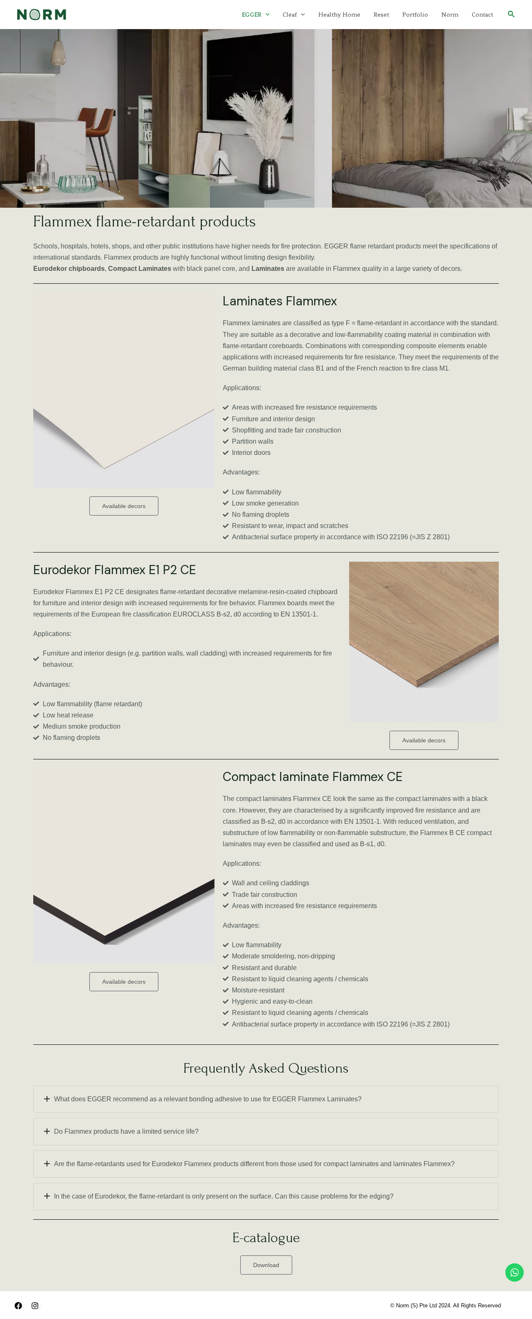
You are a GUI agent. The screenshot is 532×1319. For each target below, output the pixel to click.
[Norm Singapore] (41, 13)
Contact (482, 14)
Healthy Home (339, 14)
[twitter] (36, 1305)
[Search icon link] (511, 14)
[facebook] (20, 1305)
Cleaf (290, 14)
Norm (449, 14)
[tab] (266, 1099)
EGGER (251, 14)
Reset (381, 14)
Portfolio (415, 14)
